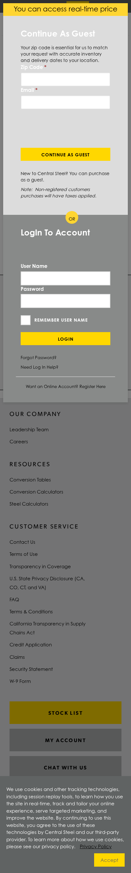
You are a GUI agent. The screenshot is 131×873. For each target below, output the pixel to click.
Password (32, 289)
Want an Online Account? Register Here (66, 386)
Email (29, 90)
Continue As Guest (65, 154)
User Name (34, 266)
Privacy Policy (96, 846)
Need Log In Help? (40, 367)
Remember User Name (61, 320)
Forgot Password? (39, 357)
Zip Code (33, 67)
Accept (109, 860)
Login (65, 339)
